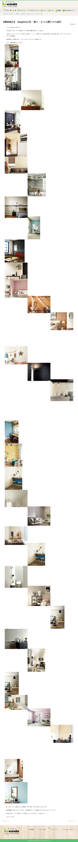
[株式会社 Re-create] (9, 6)
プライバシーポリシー (68, 829)
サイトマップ (54, 829)
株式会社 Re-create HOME (8, 13)
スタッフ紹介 (42, 829)
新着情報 (17, 13)
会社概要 (31, 829)
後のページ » (72, 821)
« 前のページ (5, 821)
